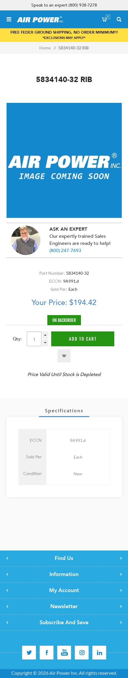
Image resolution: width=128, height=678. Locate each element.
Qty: (17, 339)
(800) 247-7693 (65, 250)
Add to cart (83, 339)
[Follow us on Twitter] (29, 653)
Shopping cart (108, 16)
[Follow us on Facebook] (47, 653)
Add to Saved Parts (64, 355)
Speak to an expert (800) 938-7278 (64, 5)
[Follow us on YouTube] (64, 653)
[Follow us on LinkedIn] (99, 653)
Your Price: (49, 303)
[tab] (64, 411)
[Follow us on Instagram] (82, 653)
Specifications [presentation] (64, 411)
